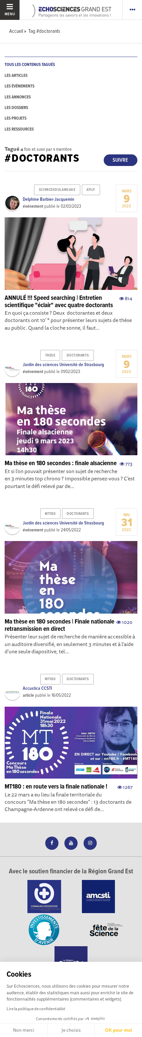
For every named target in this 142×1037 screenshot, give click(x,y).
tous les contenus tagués (30, 65)
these (50, 355)
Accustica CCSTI (37, 688)
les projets (15, 118)
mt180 (50, 514)
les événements (19, 86)
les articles (16, 76)
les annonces (18, 97)
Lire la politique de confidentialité (36, 1009)
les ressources (19, 129)
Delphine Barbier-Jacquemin (48, 199)
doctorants (78, 355)
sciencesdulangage (57, 190)
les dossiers (16, 108)
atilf (91, 190)
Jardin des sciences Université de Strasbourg (63, 365)
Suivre (120, 160)
